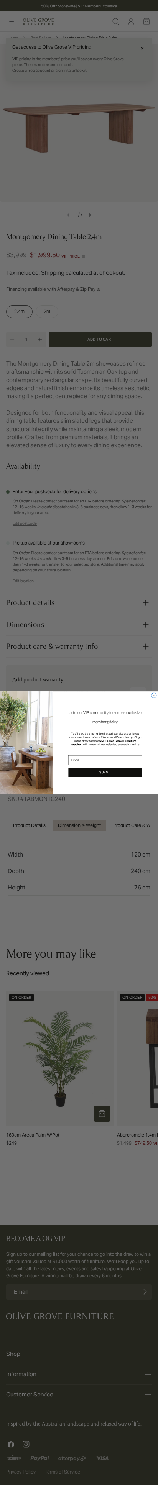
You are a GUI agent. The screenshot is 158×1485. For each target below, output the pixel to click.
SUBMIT (105, 772)
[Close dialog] (153, 695)
